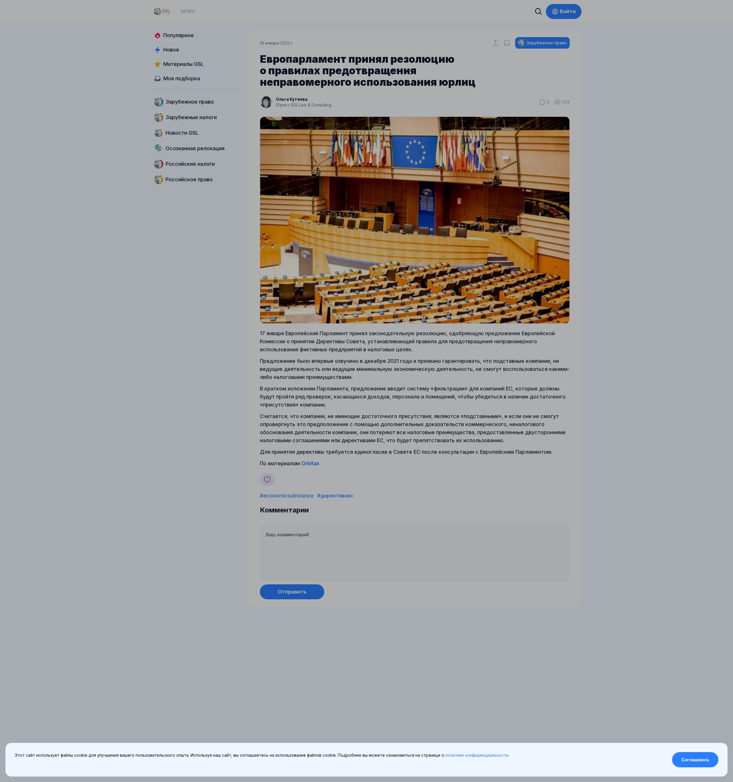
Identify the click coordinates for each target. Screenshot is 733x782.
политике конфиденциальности (476, 755)
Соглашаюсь (695, 759)
